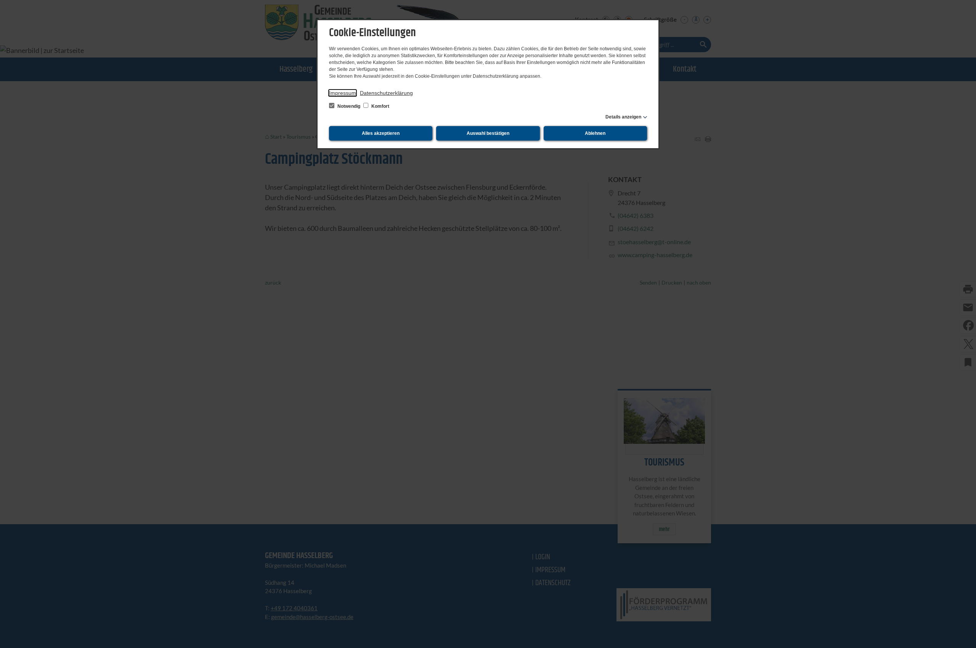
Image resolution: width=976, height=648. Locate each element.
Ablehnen (595, 133)
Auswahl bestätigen (488, 133)
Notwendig (348, 106)
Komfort (379, 106)
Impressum (342, 93)
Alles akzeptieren (381, 133)
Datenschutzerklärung (386, 93)
